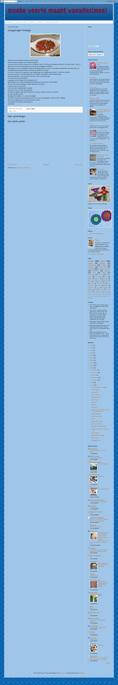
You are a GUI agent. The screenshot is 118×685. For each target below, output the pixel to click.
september (95, 377)
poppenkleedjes (95, 414)
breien (100, 274)
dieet (94, 282)
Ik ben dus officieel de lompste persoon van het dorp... (103, 111)
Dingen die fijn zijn (96, 512)
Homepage (45, 164)
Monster (92, 608)
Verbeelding (93, 449)
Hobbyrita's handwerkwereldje (95, 593)
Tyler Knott (93, 656)
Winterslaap (101, 476)
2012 (91, 368)
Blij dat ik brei (94, 475)
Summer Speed (94, 575)
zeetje (106, 280)
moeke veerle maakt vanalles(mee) (57, 10)
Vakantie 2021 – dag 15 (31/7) (98, 627)
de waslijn (94, 407)
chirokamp (91, 274)
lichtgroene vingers (21, 22)
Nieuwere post (12, 164)
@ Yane (92, 632)
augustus (94, 380)
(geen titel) (93, 87)
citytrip (103, 265)
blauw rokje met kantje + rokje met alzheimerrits (100, 410)
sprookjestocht (101, 283)
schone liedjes (104, 294)
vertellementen (94, 612)
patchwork (90, 294)
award (89, 282)
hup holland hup (96, 397)
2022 (91, 345)
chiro (94, 273)
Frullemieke (93, 561)
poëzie (100, 282)
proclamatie (94, 392)
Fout (91, 557)
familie (90, 263)
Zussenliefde (101, 169)
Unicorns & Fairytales (97, 517)
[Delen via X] (31, 109)
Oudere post (78, 164)
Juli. (91, 513)
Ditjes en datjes (95, 456)
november (95, 372)
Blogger (82, 673)
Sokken (100, 595)
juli (93, 382)
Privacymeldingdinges (51, 22)
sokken (93, 419)
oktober (94, 375)
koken (14, 111)
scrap (92, 283)
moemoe (107, 271)
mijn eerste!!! (95, 400)
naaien (91, 261)
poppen (102, 263)
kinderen (91, 267)
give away (91, 280)
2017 (91, 355)
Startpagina (9, 22)
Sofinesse (93, 525)
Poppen (40, 22)
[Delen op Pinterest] (34, 109)
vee (98, 240)
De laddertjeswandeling (96, 143)
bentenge (93, 638)
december (95, 370)
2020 (91, 348)
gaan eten (105, 278)
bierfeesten (107, 282)
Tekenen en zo (94, 487)
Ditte (91, 606)
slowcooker (90, 296)
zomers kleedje (95, 394)
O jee (91, 124)
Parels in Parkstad (102, 464)
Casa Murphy (94, 626)
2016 (91, 358)
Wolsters (105, 287)
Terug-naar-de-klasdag (96, 458)
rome (99, 280)
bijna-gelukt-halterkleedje (98, 426)
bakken (90, 278)
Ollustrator (63, 673)
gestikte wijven (92, 289)
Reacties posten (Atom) (24, 167)
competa (99, 285)
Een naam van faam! (103, 489)
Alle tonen (108, 663)
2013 (91, 365)
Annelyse (93, 506)
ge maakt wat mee (104, 269)
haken (102, 261)
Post (98, 287)
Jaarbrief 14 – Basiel (95, 526)
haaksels (93, 402)
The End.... (93, 633)
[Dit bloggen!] (29, 109)
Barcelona (90, 287)
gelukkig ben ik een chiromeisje (103, 155)
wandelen (95, 271)
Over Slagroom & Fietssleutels (98, 501)
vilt (90, 298)
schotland (98, 276)
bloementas (94, 438)
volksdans (93, 77)
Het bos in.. (101, 645)
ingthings (93, 643)
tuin (106, 276)
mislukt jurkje (95, 433)
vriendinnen (92, 265)
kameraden (90, 292)
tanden (96, 296)
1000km (106, 285)
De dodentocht (94, 507)
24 (90, 614)
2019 (91, 350)
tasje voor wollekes (96, 424)
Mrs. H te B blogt (95, 555)
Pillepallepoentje (95, 580)
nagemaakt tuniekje (97, 421)
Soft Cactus (93, 531)
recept (97, 294)
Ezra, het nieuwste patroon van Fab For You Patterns (103, 564)
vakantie (91, 269)
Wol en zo (100, 290)
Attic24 (92, 574)
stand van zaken (102, 130)
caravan (97, 278)
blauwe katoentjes (96, 416)
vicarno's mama (95, 618)
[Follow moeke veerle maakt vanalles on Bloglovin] (93, 47)
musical (101, 289)
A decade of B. (94, 639)
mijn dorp (102, 267)
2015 (91, 360)
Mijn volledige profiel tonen (96, 254)
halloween (106, 290)
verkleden (108, 296)
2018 (91, 353)
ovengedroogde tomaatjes (99, 387)
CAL (95, 290)
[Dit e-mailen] (27, 109)
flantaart (93, 404)
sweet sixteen (95, 389)
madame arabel (99, 292)
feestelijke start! (95, 440)
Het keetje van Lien (96, 462)
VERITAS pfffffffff (94, 98)
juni (93, 385)
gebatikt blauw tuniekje (98, 435)
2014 (91, 363)
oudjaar (106, 292)
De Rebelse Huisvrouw (97, 500)
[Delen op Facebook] (32, 109)
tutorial (102, 296)
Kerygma (93, 548)
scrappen (32, 22)
